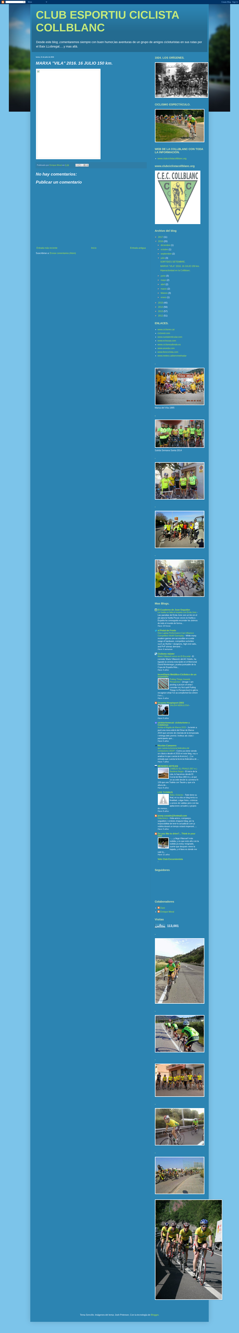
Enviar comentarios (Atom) (63, 253)
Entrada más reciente (47, 248)
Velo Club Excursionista (170, 859)
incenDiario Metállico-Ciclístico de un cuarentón (177, 675)
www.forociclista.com (168, 352)
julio (163, 258)
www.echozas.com (167, 340)
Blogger (155, 1315)
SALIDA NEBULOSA (179, 705)
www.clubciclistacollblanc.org (172, 158)
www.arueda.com (166, 348)
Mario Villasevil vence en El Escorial (174, 656)
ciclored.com (164, 333)
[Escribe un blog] (79, 165)
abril (163, 284)
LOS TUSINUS (165, 792)
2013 (161, 311)
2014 (161, 307)
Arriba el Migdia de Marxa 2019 (172, 727)
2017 (161, 237)
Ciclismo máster (166, 654)
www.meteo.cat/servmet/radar (172, 356)
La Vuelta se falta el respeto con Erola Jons (177, 612)
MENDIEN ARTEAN (168, 766)
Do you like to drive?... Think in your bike (176, 834)
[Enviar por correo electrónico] (76, 165)
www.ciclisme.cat (166, 329)
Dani (162, 908)
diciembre (166, 245)
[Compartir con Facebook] (84, 165)
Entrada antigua (138, 248)
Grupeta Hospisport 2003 (171, 703)
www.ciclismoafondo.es (169, 344)
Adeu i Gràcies (177, 795)
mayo (164, 280)
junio (163, 276)
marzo (164, 289)
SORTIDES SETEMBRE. (172, 262)
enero (164, 297)
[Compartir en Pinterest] (87, 165)
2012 (161, 316)
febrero (164, 293)
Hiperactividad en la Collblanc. (175, 270)
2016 (161, 241)
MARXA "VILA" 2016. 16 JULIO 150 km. (179, 266)
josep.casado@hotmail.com (172, 816)
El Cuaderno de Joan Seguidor (174, 610)
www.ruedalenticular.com (170, 337)
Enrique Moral (167, 912)
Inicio (93, 248)
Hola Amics (163, 818)
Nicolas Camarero (167, 745)
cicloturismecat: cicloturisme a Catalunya (174, 723)
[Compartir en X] (82, 165)
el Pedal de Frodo (167, 630)
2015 (161, 303)
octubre (165, 249)
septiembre (166, 254)
